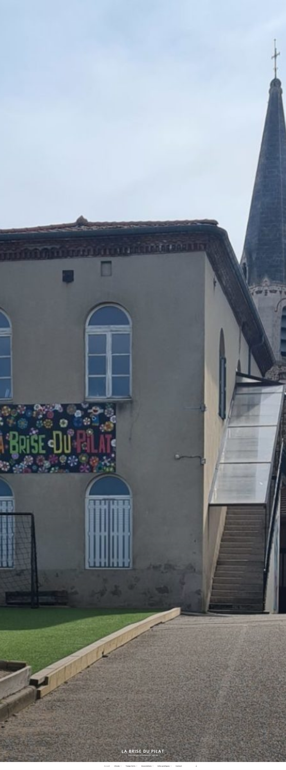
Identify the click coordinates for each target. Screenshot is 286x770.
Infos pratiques (164, 766)
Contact (179, 766)
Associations (146, 766)
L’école (117, 766)
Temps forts (130, 766)
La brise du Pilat (143, 751)
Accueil (107, 766)
